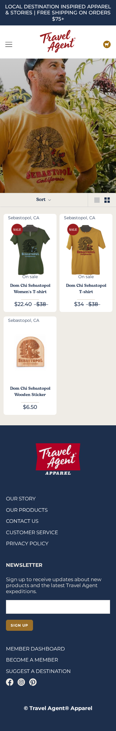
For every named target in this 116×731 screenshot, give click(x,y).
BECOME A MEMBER (32, 660)
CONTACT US (22, 521)
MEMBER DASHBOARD (35, 649)
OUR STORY (21, 499)
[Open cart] (107, 44)
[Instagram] (21, 682)
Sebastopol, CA (23, 217)
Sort (41, 199)
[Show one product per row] (97, 200)
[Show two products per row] (107, 200)
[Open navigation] (8, 44)
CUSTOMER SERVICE (32, 532)
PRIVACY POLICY (27, 543)
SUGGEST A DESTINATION (38, 671)
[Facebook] (9, 682)
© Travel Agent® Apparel (58, 708)
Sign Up (19, 625)
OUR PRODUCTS (27, 510)
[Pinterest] (33, 682)
